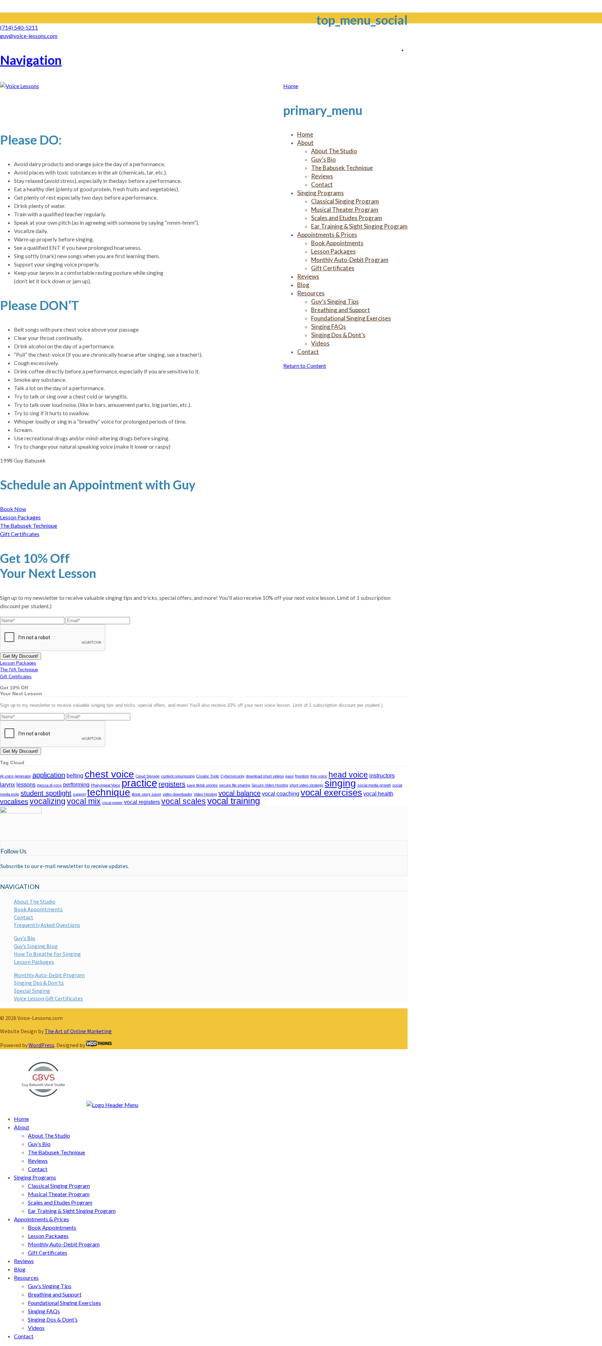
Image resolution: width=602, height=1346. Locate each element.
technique (108, 792)
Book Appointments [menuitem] (52, 1227)
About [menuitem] (21, 1127)
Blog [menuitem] (19, 1269)
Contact (23, 917)
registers (172, 784)
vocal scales (183, 801)
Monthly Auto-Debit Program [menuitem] (64, 1244)
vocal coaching (280, 793)
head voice (348, 774)
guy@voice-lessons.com (28, 35)
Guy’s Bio (24, 938)
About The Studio (34, 901)
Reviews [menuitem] (38, 1160)
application (48, 775)
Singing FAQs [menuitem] (44, 1311)
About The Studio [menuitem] (49, 1135)
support (79, 794)
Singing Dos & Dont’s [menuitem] (53, 1319)
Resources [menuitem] (26, 1277)
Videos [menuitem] (36, 1327)
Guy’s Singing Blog (36, 946)
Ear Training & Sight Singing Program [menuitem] (72, 1210)
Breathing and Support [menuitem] (55, 1294)
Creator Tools (207, 776)
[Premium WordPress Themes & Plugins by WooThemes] (99, 1045)
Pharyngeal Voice (105, 785)
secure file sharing (234, 785)
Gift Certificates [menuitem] (47, 1252)
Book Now (13, 508)
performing (76, 784)
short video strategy (306, 785)
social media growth (374, 785)
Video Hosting (205, 794)
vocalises (14, 801)
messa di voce (49, 785)
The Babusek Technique (28, 525)
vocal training (233, 801)
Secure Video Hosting (270, 785)
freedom (302, 776)
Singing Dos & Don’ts (39, 982)
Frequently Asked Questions (47, 924)
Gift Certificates (19, 534)
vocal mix (84, 801)
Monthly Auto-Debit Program (49, 975)
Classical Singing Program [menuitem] (59, 1185)
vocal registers (142, 802)
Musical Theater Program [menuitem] (59, 1194)
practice (139, 783)
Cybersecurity (233, 776)
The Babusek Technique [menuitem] (56, 1152)
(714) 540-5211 (19, 27)
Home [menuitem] (21, 1118)
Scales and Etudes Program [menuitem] (60, 1202)
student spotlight (46, 793)
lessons (26, 784)
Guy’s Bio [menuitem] (39, 1143)
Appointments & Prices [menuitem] (41, 1219)
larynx (7, 784)
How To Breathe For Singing (47, 953)
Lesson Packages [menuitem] (48, 1235)
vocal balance (239, 793)
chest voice (109, 774)
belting (75, 775)
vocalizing (47, 801)
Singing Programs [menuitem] (35, 1177)
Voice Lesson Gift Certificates (48, 998)
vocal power (112, 802)
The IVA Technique (19, 669)
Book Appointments (38, 909)
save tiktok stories (202, 785)
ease (289, 776)
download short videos (265, 776)
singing (340, 783)
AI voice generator (15, 776)
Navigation (31, 60)
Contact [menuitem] (37, 1169)
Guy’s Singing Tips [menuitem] (49, 1286)
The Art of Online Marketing (78, 1031)
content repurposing (178, 776)
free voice (318, 776)
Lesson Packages (20, 517)
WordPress (41, 1045)
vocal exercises (331, 792)
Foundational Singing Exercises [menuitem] (64, 1302)
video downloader (177, 794)
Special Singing (32, 990)
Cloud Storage (148, 776)
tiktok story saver (146, 794)
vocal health (378, 793)
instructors (382, 775)
